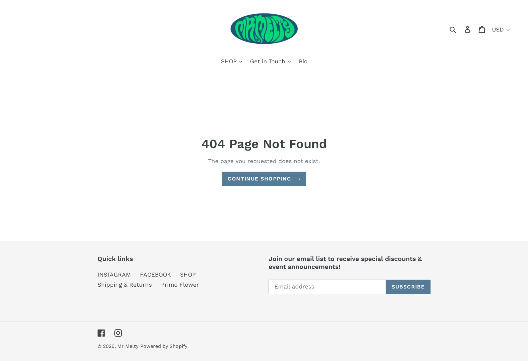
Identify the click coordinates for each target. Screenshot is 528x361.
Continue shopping (259, 179)
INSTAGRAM (114, 274)
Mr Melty (127, 346)
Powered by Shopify (163, 346)
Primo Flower (180, 284)
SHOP (188, 274)
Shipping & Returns (124, 284)
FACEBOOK (155, 274)
